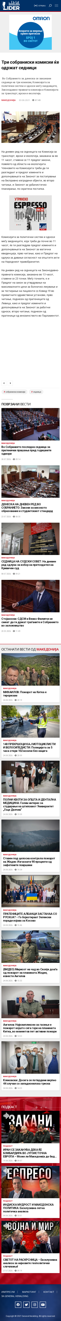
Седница (37, 392)
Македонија (8, 100)
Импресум (8, 1291)
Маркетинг (29, 1291)
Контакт (48, 1291)
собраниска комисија (15, 392)
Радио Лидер (10, 5)
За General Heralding (14, 1296)
